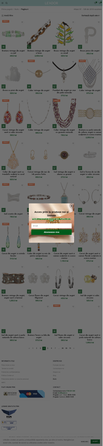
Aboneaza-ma (51, 232)
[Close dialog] (71, 206)
